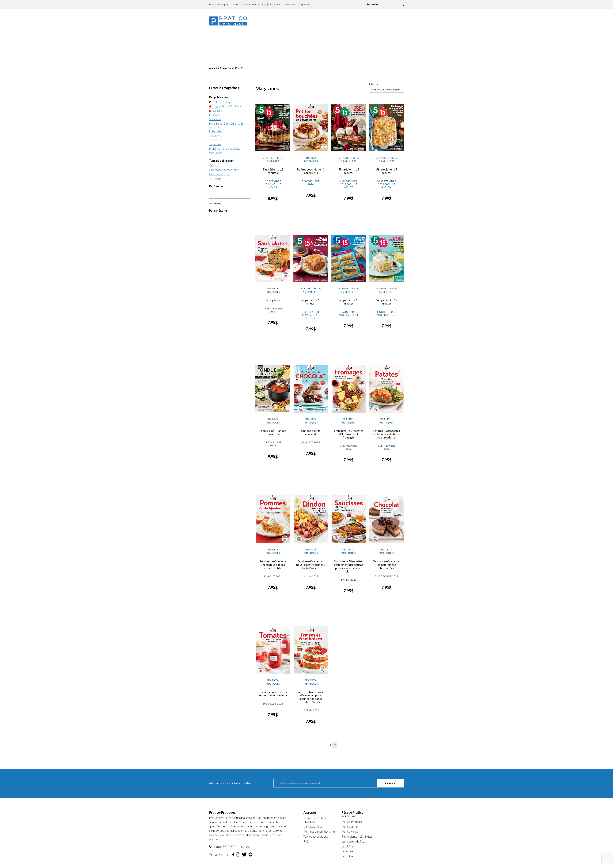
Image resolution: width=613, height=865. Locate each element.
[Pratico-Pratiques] (228, 21)
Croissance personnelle (223, 129)
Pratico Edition (350, 786)
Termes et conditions (315, 796)
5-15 (235, 4)
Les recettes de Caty (254, 4)
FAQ (306, 801)
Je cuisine (275, 4)
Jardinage (215, 138)
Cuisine (214, 125)
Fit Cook (214, 74)
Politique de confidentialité (319, 791)
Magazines (226, 27)
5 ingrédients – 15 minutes (356, 796)
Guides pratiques (219, 134)
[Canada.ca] (326, 828)
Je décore (290, 4)
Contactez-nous (312, 786)
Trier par (374, 44)
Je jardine (304, 4)
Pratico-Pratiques (218, 4)
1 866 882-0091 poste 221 (232, 806)
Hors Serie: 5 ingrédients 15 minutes (226, 85)
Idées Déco (216, 91)
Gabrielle (215, 79)
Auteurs (217, 70)
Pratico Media (349, 791)
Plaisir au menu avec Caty (224, 108)
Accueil (213, 27)
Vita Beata (215, 112)
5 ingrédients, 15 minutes (227, 66)
